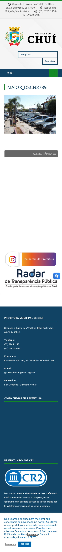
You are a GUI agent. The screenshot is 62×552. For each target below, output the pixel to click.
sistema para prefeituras (44, 493)
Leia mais (32, 534)
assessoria (26, 497)
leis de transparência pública (18, 506)
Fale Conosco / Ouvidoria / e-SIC (20, 384)
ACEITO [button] (24, 544)
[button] (42, 153)
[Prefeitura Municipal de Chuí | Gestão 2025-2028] (31, 35)
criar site (24, 493)
